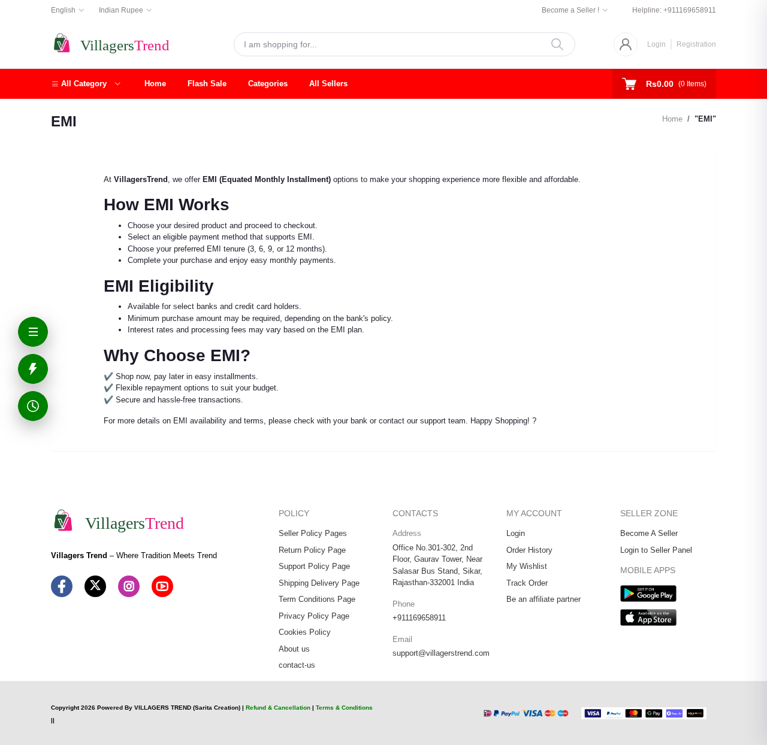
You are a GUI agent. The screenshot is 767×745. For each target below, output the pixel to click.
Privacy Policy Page (314, 615)
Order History (529, 550)
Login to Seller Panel (656, 550)
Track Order (527, 583)
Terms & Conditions (344, 707)
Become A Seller (649, 533)
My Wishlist (526, 566)
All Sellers (328, 83)
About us (294, 648)
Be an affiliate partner (543, 599)
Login (656, 44)
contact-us (297, 665)
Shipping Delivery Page (319, 583)
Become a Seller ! (570, 10)
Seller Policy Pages (313, 533)
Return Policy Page (312, 550)
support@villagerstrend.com (441, 653)
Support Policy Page (314, 566)
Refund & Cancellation (278, 707)
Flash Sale (207, 83)
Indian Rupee (121, 10)
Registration (696, 44)
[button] (85, 84)
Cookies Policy (305, 632)
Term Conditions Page (317, 599)
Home (155, 83)
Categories (268, 83)
